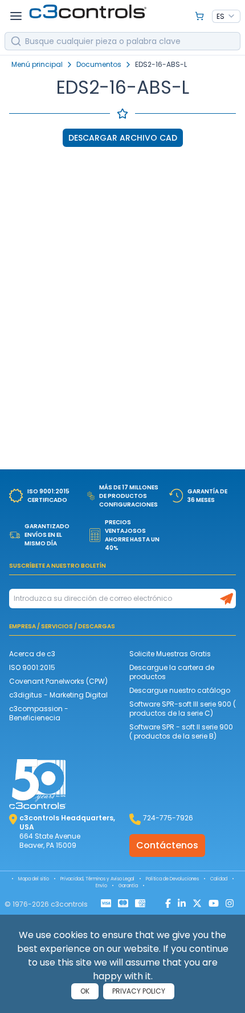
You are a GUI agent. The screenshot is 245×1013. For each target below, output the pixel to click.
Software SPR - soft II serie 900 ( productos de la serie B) (181, 731)
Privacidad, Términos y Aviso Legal (97, 879)
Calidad (218, 879)
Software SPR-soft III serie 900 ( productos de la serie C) (182, 708)
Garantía (128, 886)
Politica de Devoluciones (172, 879)
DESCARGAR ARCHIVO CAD (122, 137)
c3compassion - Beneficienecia (38, 713)
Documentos (98, 64)
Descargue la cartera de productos (171, 672)
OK (84, 991)
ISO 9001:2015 (32, 667)
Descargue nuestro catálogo (179, 690)
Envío (101, 886)
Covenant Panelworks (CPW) (58, 681)
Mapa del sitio (33, 879)
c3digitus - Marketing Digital (58, 695)
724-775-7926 (168, 818)
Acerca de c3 (32, 654)
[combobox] (226, 16)
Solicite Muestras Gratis (170, 654)
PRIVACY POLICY (138, 991)
